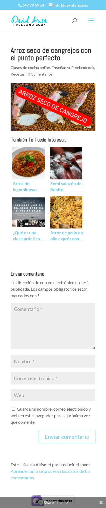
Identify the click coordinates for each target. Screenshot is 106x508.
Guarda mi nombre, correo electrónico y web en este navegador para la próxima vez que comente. (51, 415)
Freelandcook (82, 67)
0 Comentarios (40, 74)
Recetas (18, 74)
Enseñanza (61, 67)
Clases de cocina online (30, 67)
